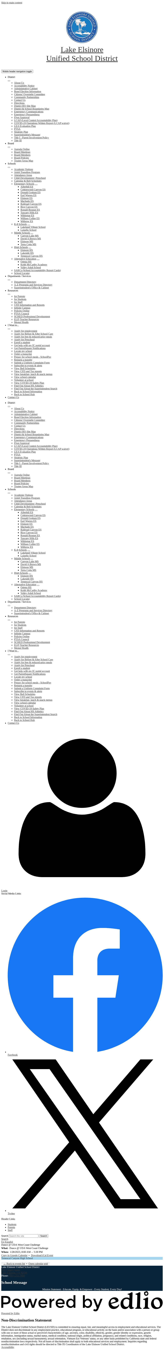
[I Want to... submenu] (9, 328)
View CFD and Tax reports (28, 371)
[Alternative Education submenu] (38, 259)
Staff (10, 1230)
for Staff (18, 302)
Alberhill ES (26, 186)
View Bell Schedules (24, 368)
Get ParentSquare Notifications (29, 348)
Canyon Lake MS (29, 235)
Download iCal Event (42, 1255)
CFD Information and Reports (29, 305)
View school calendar (25, 377)
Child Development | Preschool (30, 178)
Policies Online (21, 310)
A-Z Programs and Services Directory (33, 284)
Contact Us (19, 100)
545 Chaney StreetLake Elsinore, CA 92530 (14, 1271)
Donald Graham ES (30, 192)
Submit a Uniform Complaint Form (32, 362)
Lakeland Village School (32, 227)
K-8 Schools (20, 224)
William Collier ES (30, 218)
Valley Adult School (30, 267)
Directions (19, 103)
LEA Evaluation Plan (25, 126)
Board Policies (21, 157)
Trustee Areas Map (23, 160)
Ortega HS (25, 261)
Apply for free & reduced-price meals (33, 336)
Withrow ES (26, 221)
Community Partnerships (26, 97)
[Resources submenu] (9, 294)
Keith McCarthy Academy (33, 264)
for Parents (19, 296)
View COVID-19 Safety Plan (29, 383)
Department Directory (25, 282)
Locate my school (23, 351)
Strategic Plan (21, 131)
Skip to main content (11, 2)
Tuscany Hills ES (29, 212)
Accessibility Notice (24, 85)
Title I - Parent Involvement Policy (31, 137)
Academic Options (23, 169)
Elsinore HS (26, 250)
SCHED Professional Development (32, 316)
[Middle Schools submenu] (32, 233)
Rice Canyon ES (28, 206)
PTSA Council (21, 313)
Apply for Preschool (24, 339)
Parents (11, 1227)
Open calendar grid (38, 1263)
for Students (20, 299)
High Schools (21, 247)
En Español (7, 1242)
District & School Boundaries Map (31, 108)
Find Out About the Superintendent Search (35, 388)
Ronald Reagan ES (30, 209)
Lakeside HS (27, 253)
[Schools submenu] (9, 167)
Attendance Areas (23, 175)
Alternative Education (25, 258)
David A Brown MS (30, 238)
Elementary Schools (24, 183)
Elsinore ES (26, 198)
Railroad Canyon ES (30, 204)
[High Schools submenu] (30, 248)
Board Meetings (22, 152)
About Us (19, 82)
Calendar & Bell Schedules (27, 181)
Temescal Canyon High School (17, 1258)
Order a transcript (23, 354)
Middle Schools (22, 232)
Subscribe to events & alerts (28, 365)
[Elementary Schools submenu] (36, 184)
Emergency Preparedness (27, 114)
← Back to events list (14, 1263)
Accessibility (7, 1347)
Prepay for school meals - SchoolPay (32, 357)
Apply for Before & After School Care (33, 333)
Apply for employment (25, 331)
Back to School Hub (24, 394)
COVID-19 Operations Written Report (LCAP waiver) (41, 123)
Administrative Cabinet (25, 88)
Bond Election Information (27, 91)
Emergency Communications (28, 111)
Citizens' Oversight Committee (29, 94)
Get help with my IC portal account (32, 345)
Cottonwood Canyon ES (32, 189)
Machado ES (27, 201)
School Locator (22, 273)
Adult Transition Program (27, 172)
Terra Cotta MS (28, 244)
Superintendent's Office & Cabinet (31, 287)
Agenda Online (22, 149)
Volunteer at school (23, 380)
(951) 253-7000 (17, 1275)
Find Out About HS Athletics (29, 385)
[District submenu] (9, 80)
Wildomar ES (27, 215)
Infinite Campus (22, 307)
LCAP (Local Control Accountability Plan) (35, 120)
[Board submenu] (9, 147)
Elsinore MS (26, 241)
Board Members (22, 155)
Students (12, 1224)
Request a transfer (23, 359)
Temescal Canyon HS (31, 256)
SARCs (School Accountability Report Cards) (37, 270)
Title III (18, 140)
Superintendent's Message (27, 134)
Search (4, 1235)
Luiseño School (28, 230)
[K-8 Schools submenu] (28, 225)
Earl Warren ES (28, 195)
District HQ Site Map (25, 106)
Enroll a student (22, 342)
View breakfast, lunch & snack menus (33, 374)
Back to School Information (28, 391)
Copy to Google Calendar (14, 1255)
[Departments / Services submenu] (9, 279)
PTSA (17, 129)
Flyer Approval (21, 117)
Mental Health (21, 322)
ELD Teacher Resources (26, 319)
